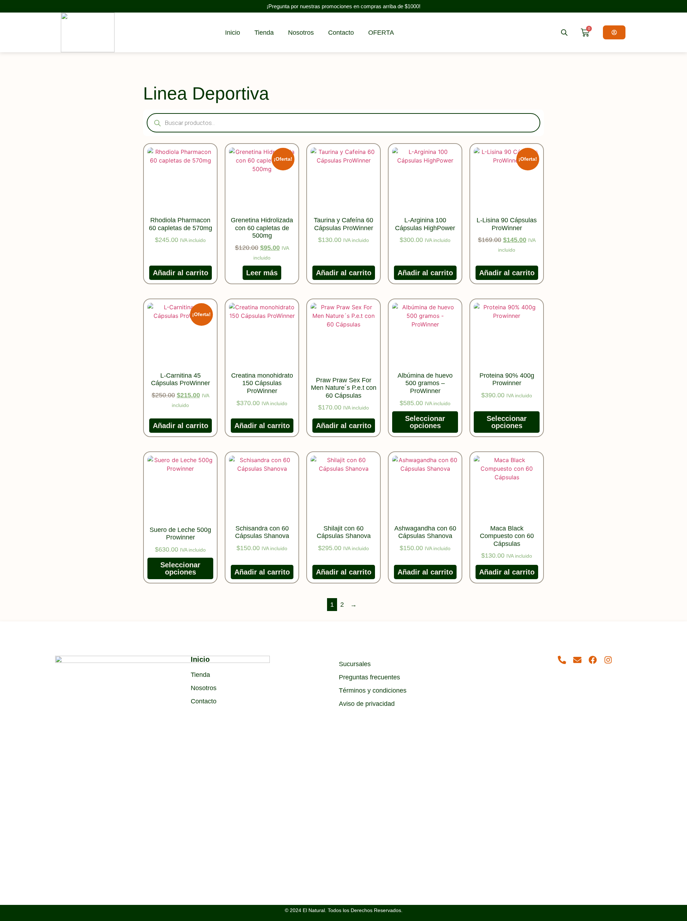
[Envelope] (577, 660)
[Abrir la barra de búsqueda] (564, 32)
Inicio (232, 32)
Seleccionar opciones (425, 422)
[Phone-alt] (562, 660)
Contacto (341, 32)
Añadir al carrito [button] (180, 273)
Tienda (264, 32)
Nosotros (301, 32)
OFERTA (381, 32)
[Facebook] (593, 660)
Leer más (262, 273)
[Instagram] (608, 660)
